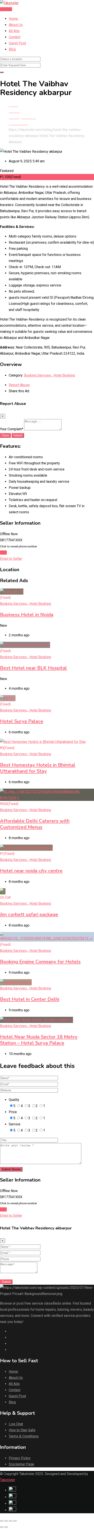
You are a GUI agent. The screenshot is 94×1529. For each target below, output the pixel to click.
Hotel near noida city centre (31, 871)
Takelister (7, 1480)
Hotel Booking (64, 375)
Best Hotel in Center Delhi (29, 999)
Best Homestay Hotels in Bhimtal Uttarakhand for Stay (37, 768)
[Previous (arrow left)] (1, 1527)
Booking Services (37, 375)
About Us (16, 25)
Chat (3, 552)
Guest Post (17, 43)
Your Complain (11, 429)
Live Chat (16, 1424)
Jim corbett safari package (29, 914)
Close (5, 435)
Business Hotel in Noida (26, 614)
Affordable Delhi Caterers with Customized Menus (35, 824)
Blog (12, 49)
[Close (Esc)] (1, 1521)
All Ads (14, 31)
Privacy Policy (20, 1458)
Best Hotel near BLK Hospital (33, 668)
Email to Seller (11, 559)
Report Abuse (19, 385)
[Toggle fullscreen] (10, 1521)
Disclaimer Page (21, 1464)
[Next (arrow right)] (6, 1527)
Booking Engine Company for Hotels (40, 961)
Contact (14, 37)
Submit (17, 435)
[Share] (6, 1521)
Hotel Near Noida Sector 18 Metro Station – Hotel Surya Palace (38, 1040)
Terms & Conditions (24, 1436)
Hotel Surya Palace (21, 721)
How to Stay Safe (22, 1430)
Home (13, 19)
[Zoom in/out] (15, 1521)
